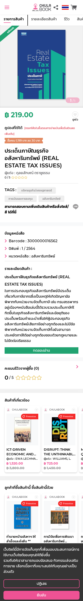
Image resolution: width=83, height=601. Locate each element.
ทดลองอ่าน (41, 350)
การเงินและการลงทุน (21, 198)
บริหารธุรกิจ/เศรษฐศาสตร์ (36, 190)
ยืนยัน (41, 595)
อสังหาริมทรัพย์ (51, 198)
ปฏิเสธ (42, 583)
